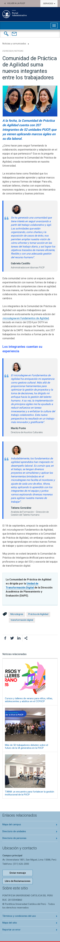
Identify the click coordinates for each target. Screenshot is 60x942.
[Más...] (25, 638)
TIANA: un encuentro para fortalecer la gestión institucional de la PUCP (29, 793)
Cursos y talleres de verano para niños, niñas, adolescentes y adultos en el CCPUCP (29, 700)
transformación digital (22, 620)
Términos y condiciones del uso (19, 916)
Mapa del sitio (9, 922)
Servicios (48, 3)
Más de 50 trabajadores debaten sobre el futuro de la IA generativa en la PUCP (26, 746)
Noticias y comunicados (14, 43)
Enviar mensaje (18, 873)
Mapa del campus (11, 824)
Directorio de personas (14, 838)
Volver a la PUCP (16, 3)
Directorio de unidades (14, 831)
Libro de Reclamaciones (17, 881)
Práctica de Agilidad (38, 614)
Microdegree (16, 614)
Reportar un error (11, 929)
